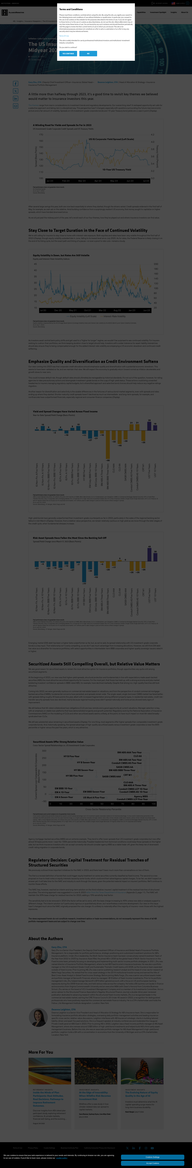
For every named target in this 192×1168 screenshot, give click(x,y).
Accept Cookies (152, 1163)
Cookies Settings (153, 1157)
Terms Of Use (64, 36)
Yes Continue (68, 53)
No (88, 53)
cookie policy (61, 1158)
